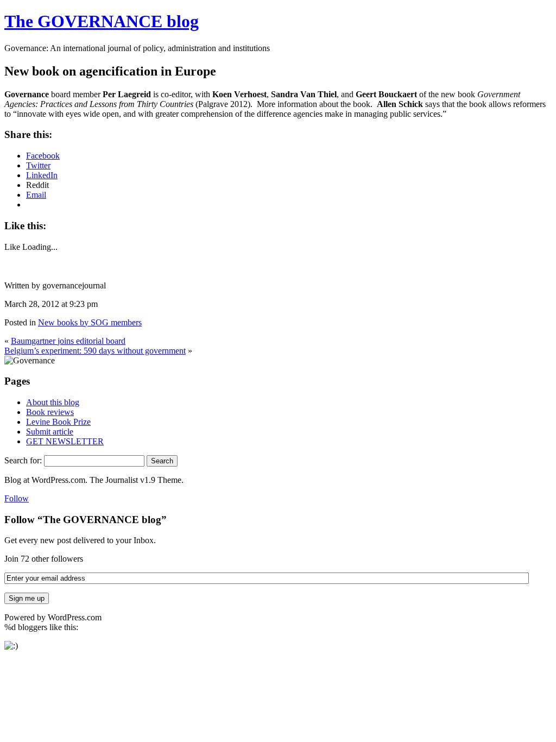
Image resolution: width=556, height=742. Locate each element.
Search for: (23, 460)
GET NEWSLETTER (65, 441)
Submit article (49, 431)
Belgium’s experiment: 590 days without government (95, 350)
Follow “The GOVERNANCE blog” (85, 519)
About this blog (52, 402)
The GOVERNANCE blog (101, 21)
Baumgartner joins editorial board (68, 340)
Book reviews (50, 412)
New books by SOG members (90, 322)
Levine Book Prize (58, 421)
